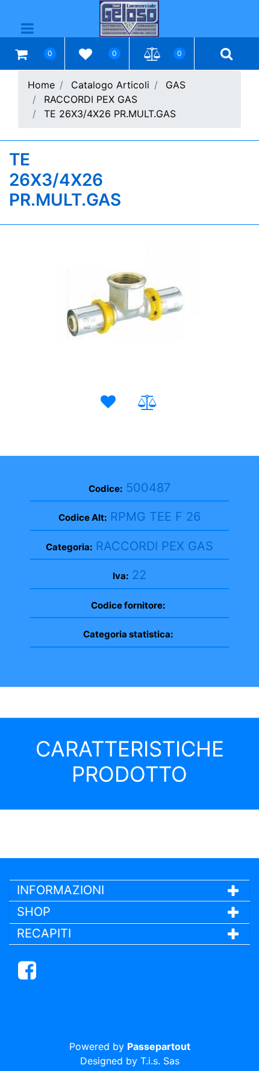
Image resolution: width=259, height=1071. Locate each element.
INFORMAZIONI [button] (62, 890)
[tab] (129, 890)
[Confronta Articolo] (148, 402)
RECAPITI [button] (44, 933)
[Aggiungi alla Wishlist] (111, 402)
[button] (129, 306)
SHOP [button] (34, 911)
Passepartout (158, 1046)
